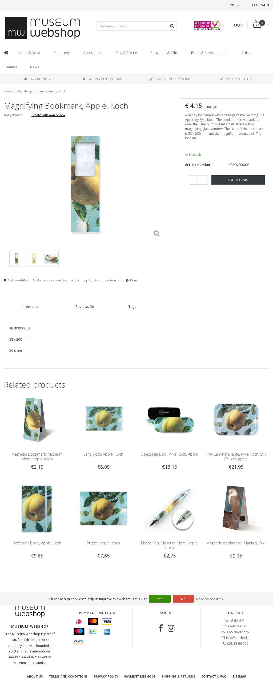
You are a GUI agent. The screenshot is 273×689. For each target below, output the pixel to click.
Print (133, 280)
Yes (159, 599)
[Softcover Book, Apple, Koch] (37, 508)
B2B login (260, 5)
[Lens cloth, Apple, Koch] (103, 419)
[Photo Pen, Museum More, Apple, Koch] (169, 508)
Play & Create (126, 52)
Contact (235, 612)
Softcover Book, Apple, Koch (37, 542)
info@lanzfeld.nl (238, 637)
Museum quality (239, 79)
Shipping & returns (178, 676)
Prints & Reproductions (209, 52)
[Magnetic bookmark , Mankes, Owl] (236, 508)
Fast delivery (39, 79)
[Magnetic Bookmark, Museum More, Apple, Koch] (37, 419)
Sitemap (239, 676)
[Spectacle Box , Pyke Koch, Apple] (169, 419)
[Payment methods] (79, 622)
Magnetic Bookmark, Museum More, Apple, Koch (37, 456)
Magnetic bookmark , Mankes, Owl (235, 542)
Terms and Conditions (68, 676)
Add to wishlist (17, 280)
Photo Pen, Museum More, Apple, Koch (169, 545)
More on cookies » (210, 599)
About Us (35, 676)
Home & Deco (29, 52)
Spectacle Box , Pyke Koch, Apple (169, 454)
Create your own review (48, 115)
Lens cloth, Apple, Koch (103, 454)
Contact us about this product (58, 280)
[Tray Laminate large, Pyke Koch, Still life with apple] (236, 419)
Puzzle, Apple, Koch (103, 542)
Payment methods (139, 676)
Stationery (62, 52)
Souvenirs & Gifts (164, 52)
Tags (132, 306)
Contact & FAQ (213, 676)
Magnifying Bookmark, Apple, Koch (41, 91)
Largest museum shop (172, 79)
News (34, 67)
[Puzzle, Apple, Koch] (103, 508)
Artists (246, 52)
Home (8, 91)
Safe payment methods (105, 79)
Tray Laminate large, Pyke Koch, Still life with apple (236, 456)
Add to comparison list (105, 280)
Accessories (92, 52)
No (183, 599)
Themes (10, 67)
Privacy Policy (106, 676)
